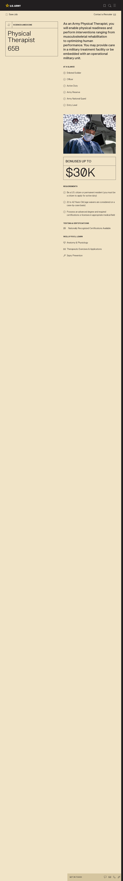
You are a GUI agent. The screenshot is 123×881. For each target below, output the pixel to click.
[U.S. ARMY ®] (13, 5)
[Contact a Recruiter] (110, 877)
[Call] (114, 877)
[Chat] (105, 877)
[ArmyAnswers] (119, 877)
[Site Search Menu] (109, 5)
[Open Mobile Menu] (114, 5)
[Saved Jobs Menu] (104, 5)
